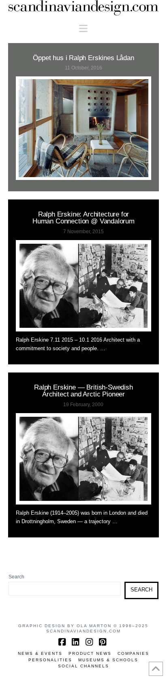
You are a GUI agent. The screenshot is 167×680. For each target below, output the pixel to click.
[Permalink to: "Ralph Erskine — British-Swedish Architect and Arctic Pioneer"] (84, 459)
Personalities (50, 660)
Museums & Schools (108, 660)
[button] (83, 29)
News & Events (40, 653)
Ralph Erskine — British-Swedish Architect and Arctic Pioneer (83, 390)
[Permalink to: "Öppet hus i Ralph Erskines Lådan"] (84, 128)
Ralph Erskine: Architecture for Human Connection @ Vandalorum (83, 217)
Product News (90, 653)
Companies (133, 653)
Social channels (83, 666)
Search (16, 577)
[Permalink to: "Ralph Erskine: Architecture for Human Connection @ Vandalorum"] (84, 286)
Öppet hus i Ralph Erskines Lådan (83, 58)
